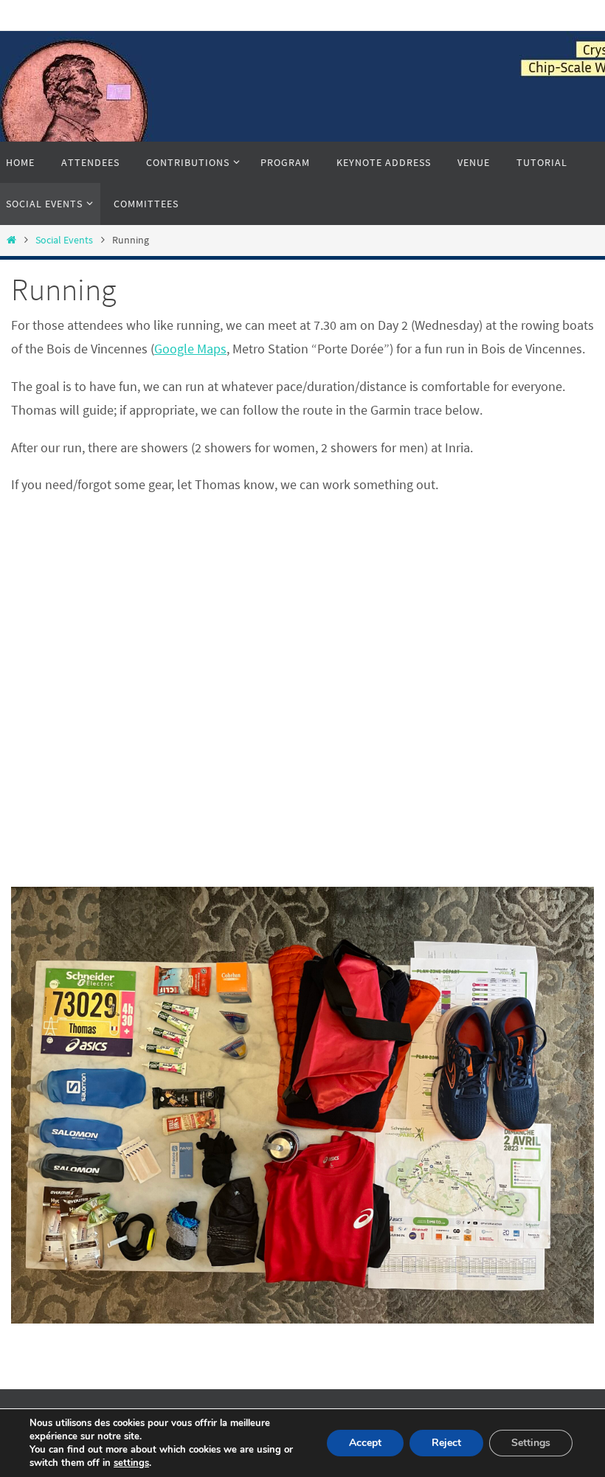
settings (131, 1463)
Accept (365, 1443)
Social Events (64, 239)
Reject (446, 1443)
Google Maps (190, 348)
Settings (530, 1443)
